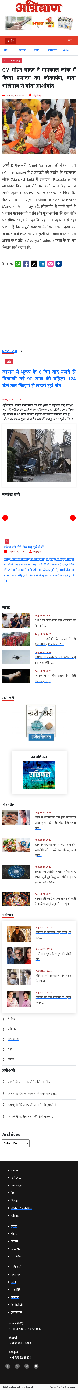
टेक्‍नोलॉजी (52, 50)
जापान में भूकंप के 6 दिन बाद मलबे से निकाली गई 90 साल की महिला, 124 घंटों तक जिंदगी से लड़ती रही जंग (39, 379)
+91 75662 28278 (20, 1357)
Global (66, 50)
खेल (5, 50)
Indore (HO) (24, 1326)
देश (5, 60)
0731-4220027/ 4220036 (25, 1329)
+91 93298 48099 (20, 1343)
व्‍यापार (36, 50)
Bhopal (19, 1340)
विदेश (9, 361)
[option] (9, 52)
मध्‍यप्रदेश (15, 60)
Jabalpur (19, 1354)
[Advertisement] (39, 309)
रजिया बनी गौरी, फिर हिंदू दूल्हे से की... (25, 547)
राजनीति (22, 50)
